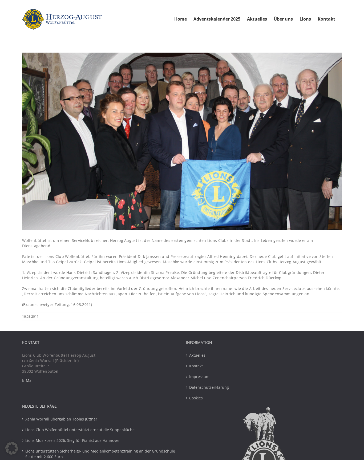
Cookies (196, 397)
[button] (11, 448)
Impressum (199, 376)
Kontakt (196, 365)
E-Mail (28, 380)
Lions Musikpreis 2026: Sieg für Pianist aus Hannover (72, 440)
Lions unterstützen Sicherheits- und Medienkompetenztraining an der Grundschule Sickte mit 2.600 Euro (100, 454)
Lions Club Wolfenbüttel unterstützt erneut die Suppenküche (80, 429)
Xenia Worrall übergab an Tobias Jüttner (61, 419)
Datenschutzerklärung (209, 387)
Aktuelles (197, 355)
